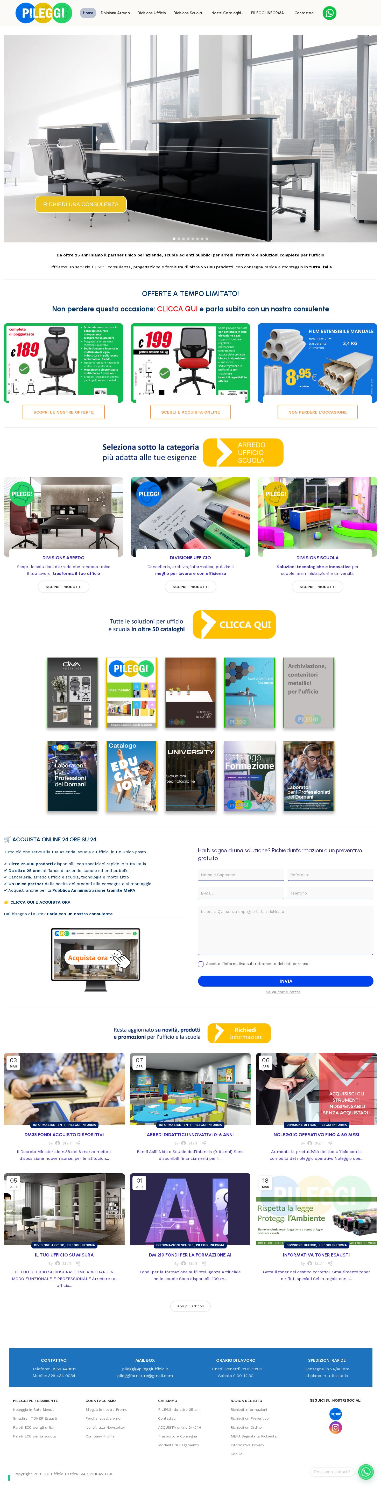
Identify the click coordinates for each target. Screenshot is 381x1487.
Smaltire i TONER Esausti (35, 1418)
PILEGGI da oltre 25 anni (179, 1409)
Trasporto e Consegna (177, 1436)
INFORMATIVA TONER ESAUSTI (316, 1255)
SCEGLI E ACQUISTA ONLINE (190, 412)
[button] (9, 139)
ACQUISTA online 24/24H (179, 1427)
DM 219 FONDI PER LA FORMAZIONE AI (190, 1255)
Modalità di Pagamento (178, 1445)
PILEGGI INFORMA (82, 1125)
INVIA (285, 981)
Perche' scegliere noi (103, 1418)
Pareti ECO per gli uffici (33, 1427)
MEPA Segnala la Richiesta (254, 1436)
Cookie (236, 1454)
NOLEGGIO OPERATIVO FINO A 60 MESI (316, 1134)
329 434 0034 (61, 1375)
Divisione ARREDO (49, 1245)
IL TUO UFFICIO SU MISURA (64, 1255)
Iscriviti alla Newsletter (105, 1427)
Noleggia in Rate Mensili (33, 1409)
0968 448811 (64, 1368)
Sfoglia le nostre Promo (107, 1409)
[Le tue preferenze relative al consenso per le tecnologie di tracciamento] (9, 1478)
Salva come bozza (283, 992)
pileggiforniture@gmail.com (145, 1375)
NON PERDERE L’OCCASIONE (317, 412)
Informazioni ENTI (49, 1125)
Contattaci (167, 1418)
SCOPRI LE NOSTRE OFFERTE (63, 412)
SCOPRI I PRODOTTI (64, 587)
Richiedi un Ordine (246, 1427)
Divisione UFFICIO (301, 1125)
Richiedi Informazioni (249, 1409)
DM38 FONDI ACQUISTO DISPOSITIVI (64, 1134)
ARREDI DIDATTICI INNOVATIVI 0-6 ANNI (190, 1134)
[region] (190, 138)
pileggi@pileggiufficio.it (145, 1368)
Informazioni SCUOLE (175, 1245)
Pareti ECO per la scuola (34, 1436)
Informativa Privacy (247, 1445)
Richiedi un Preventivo (250, 1418)
